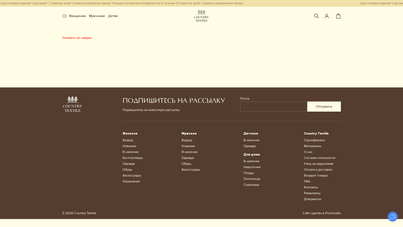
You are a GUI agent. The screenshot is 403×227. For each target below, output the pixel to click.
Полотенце (251, 179)
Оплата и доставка (318, 170)
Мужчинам (97, 16)
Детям (113, 16)
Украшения (131, 181)
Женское (130, 133)
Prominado (333, 213)
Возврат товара (315, 175)
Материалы (312, 146)
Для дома (251, 154)
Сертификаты (314, 140)
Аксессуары (132, 175)
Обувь (127, 170)
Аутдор (128, 140)
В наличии (131, 152)
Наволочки (251, 167)
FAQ (307, 181)
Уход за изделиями (318, 164)
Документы (312, 199)
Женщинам (77, 16)
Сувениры (251, 185)
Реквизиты (312, 193)
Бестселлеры (133, 158)
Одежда (129, 164)
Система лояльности (319, 158)
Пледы (248, 173)
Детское (250, 133)
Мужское (189, 133)
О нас (308, 152)
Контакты (311, 187)
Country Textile (316, 133)
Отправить (324, 106)
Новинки (129, 146)
